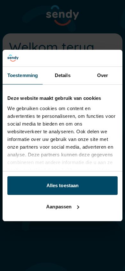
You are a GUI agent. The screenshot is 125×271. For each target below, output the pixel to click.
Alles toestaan (62, 185)
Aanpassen (58, 206)
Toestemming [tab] (22, 75)
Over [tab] (102, 75)
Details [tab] (63, 75)
